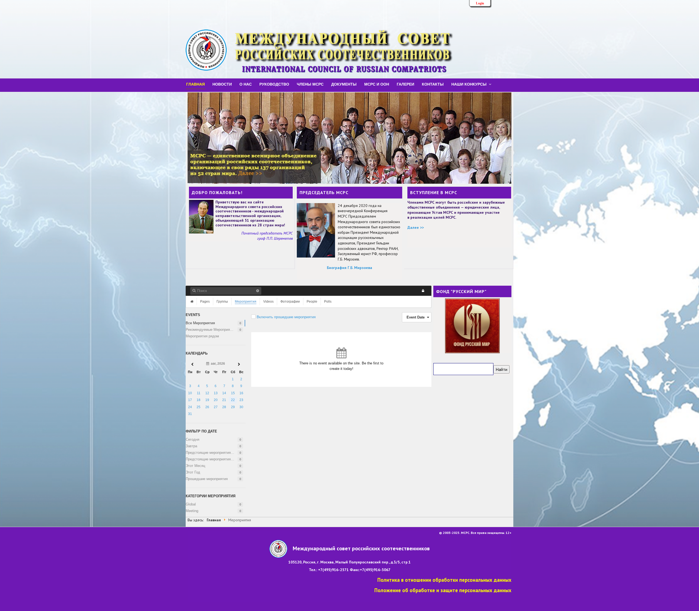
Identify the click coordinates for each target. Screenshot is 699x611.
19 (207, 400)
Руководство (274, 84)
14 (224, 393)
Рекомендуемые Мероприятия (210, 330)
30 (241, 407)
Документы (344, 84)
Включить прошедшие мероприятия (286, 317)
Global (191, 504)
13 (216, 393)
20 (216, 400)
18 (198, 400)
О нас (245, 84)
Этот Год (193, 472)
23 (241, 400)
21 (224, 400)
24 (190, 407)
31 (190, 414)
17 (190, 400)
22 (233, 400)
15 (233, 393)
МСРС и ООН (376, 84)
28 (224, 407)
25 (198, 407)
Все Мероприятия (200, 323)
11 (198, 393)
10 (190, 393)
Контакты (433, 84)
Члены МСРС (310, 84)
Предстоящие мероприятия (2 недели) (215, 459)
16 (241, 393)
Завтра (191, 446)
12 (207, 393)
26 (207, 407)
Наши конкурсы (469, 84)
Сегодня (192, 439)
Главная (195, 84)
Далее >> (415, 227)
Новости (222, 84)
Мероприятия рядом (202, 336)
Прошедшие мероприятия (207, 479)
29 (233, 407)
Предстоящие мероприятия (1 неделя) (215, 453)
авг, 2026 (217, 364)
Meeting (192, 511)
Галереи (405, 84)
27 (216, 407)
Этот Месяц (195, 466)
